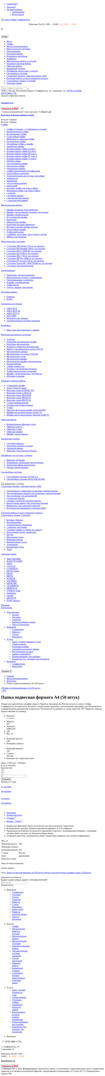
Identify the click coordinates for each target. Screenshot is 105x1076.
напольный (12, 186)
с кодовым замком (15, 195)
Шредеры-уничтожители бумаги (22, 451)
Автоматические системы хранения (23, 321)
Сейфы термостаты (15, 366)
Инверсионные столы (17, 542)
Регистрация (18, 14)
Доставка (16, 617)
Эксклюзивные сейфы (17, 163)
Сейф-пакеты (13, 285)
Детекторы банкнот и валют (20, 446)
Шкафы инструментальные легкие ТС (24, 412)
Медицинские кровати (17, 351)
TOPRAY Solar (13, 591)
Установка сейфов (20, 647)
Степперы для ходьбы (17, 527)
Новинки (5, 605)
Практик (11, 297)
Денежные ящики (15, 448)
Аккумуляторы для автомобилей (22, 496)
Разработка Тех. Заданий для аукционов (30, 659)
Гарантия (16, 619)
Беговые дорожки (15, 520)
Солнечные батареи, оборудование (18, 975)
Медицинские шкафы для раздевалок (24, 361)
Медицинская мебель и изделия (21, 61)
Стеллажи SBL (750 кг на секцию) (23, 256)
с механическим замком (18, 198)
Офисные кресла (14, 427)
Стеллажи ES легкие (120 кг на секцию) (25, 261)
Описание (11, 813)
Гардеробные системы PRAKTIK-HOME (26, 479)
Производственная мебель (19, 63)
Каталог (9, 122)
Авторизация (18, 12)
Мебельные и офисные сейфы (20, 139)
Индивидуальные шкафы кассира (22, 227)
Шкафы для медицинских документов (24, 374)
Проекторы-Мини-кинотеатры (21, 465)
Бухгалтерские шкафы (17, 217)
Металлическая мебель (17, 46)
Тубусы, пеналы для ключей (20, 287)
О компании (18, 629)
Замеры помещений (21, 654)
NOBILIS (11, 578)
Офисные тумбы (14, 429)
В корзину (6, 779)
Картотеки (11, 219)
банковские (12, 181)
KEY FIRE (11, 316)
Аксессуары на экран (16, 388)
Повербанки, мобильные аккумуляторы (25, 462)
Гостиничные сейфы (16, 141)
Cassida (10, 595)
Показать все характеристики (20, 758)
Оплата (15, 615)
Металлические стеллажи (18, 49)
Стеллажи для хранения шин (20, 266)
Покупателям (13, 612)
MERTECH (12, 588)
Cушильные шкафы (16, 385)
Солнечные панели (15, 498)
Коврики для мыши (16, 460)
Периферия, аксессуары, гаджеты (22, 71)
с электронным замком (17, 200)
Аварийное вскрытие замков (25, 649)
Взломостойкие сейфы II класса (21, 151)
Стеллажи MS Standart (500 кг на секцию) (26, 248)
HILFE (10, 573)
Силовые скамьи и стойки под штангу (24, 530)
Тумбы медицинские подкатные (22, 371)
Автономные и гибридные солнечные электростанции (32, 491)
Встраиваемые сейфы (17, 134)
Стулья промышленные (17, 403)
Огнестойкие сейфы (16, 136)
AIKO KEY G (13, 313)
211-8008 (73, 91)
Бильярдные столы (15, 547)
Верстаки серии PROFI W (19, 400)
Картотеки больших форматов (21, 224)
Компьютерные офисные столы (21, 424)
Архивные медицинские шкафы (22, 342)
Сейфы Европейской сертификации (23, 171)
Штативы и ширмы (16, 376)
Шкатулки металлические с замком (23, 330)
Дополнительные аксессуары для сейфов (26, 176)
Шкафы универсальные (18, 215)
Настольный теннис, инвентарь (21, 532)
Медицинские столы (16, 356)
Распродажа (6, 607)
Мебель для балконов (16, 237)
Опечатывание (13, 51)
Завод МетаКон (14, 559)
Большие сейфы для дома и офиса (22, 188)
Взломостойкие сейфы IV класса (22, 156)
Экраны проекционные (17, 467)
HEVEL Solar (13, 571)
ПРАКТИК (12, 583)
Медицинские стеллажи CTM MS (22, 354)
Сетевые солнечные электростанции (24, 501)
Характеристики (14, 815)
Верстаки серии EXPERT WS (20, 390)
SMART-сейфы (14, 161)
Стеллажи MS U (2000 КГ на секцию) (24, 251)
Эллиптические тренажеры (19, 525)
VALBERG (12, 581)
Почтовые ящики (15, 54)
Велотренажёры (14, 522)
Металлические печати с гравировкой (24, 277)
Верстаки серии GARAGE (19, 393)
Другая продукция (17, 959)
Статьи (15, 634)
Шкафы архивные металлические (22, 210)
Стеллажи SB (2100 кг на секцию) (22, 253)
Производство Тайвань (17, 318)
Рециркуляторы (14, 364)
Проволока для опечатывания (20, 275)
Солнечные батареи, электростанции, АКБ (27, 76)
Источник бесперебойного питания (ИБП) (26, 508)
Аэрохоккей (12, 544)
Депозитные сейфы (16, 166)
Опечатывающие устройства (20, 280)
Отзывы (11, 818)
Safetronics (11, 593)
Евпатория (17, 666)
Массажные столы (15, 537)
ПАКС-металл (13, 600)
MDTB (10, 576)
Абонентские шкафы (16, 222)
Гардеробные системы (17, 73)
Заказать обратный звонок (13, 96)
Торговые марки (14, 83)
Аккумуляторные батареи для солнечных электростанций (34, 493)
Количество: (7, 768)
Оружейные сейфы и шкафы (20, 144)
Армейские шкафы (15, 146)
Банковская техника (16, 68)
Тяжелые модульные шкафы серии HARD (26, 410)
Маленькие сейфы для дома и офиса (23, 190)
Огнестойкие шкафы (16, 229)
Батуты (10, 534)
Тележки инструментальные (20, 405)
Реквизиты (17, 637)
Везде (9, 41)
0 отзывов (10, 718)
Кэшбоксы (11, 59)
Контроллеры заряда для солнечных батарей (27, 503)
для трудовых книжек (17, 183)
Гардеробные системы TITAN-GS (22, 477)
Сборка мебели (19, 644)
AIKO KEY (12, 308)
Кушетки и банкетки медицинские (23, 347)
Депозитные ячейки (16, 168)
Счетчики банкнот (15, 443)
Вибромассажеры (15, 539)
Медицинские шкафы (17, 359)
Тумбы (10, 407)
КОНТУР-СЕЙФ (14, 561)
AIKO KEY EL (14, 311)
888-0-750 (8, 93)
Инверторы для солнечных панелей (23, 506)
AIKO (9, 563)
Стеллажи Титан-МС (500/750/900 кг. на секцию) (29, 263)
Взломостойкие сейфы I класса (21, 149)
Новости (16, 632)
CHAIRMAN (13, 586)
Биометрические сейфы (18, 131)
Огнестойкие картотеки (18, 173)
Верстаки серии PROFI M (19, 398)
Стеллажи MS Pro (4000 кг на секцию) (24, 258)
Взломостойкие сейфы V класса (21, 159)
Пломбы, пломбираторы (18, 282)
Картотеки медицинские (18, 344)
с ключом (11, 193)
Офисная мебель (14, 66)
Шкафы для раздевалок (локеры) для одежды (27, 212)
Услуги (10, 639)
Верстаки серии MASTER (19, 395)
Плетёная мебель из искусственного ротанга (27, 78)
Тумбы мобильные (15, 232)
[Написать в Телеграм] (22, 108)
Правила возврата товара (23, 622)
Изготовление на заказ (22, 651)
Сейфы (10, 44)
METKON (11, 598)
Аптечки (11, 339)
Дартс (9, 549)
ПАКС (10, 299)
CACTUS (11, 566)
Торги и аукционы (20, 624)
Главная (10, 676)
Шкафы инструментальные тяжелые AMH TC (28, 415)
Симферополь (18, 664)
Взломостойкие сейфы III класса (22, 154)
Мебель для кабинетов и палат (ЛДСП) (25, 349)
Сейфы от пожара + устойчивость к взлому (27, 129)
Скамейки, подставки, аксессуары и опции (27, 234)
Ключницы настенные (17, 56)
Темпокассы (12, 178)
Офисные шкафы (15, 431)
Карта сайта (17, 909)
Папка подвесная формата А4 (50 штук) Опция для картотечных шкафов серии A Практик (49, 872)
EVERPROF (12, 568)
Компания (11, 627)
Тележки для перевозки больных (22, 369)
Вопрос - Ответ (14, 821)
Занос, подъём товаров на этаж (26, 642)
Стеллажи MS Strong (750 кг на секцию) (26, 246)
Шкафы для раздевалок (17, 434)
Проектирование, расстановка (26, 656)
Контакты (11, 661)
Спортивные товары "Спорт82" (21, 81)
